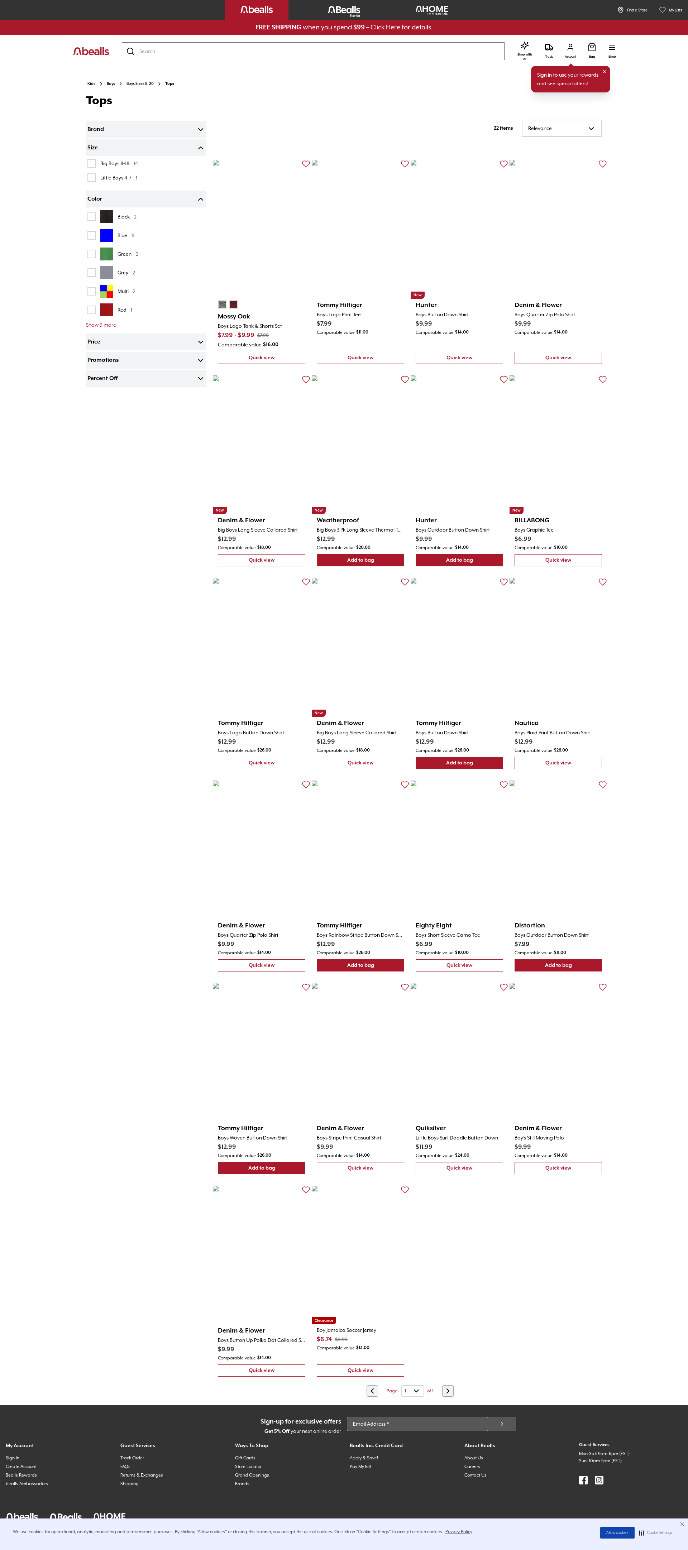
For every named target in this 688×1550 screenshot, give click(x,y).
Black (127, 216)
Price (93, 342)
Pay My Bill (360, 1466)
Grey (126, 272)
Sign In (12, 1457)
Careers (472, 1466)
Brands (242, 1483)
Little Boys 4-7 (118, 177)
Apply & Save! (364, 1457)
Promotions (103, 360)
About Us (473, 1457)
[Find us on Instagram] (599, 1480)
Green (128, 254)
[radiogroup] (228, 304)
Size (92, 148)
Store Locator (248, 1466)
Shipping (129, 1483)
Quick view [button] (277, 359)
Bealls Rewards (21, 1475)
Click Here (385, 27)
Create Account (21, 1466)
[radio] (222, 304)
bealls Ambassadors (27, 1483)
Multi (126, 291)
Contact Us (475, 1475)
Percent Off (102, 378)
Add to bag (375, 561)
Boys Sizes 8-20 (140, 84)
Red (125, 310)
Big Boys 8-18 (119, 163)
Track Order (132, 1457)
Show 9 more (101, 325)
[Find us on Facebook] (583, 1480)
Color (94, 199)
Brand (95, 129)
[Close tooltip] (604, 72)
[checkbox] (91, 163)
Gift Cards (245, 1457)
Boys (111, 84)
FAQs (125, 1466)
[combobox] (313, 51)
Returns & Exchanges (141, 1475)
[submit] (502, 1424)
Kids (91, 84)
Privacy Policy (458, 1531)
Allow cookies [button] (617, 1533)
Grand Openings (252, 1475)
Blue (126, 235)
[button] (655, 1533)
